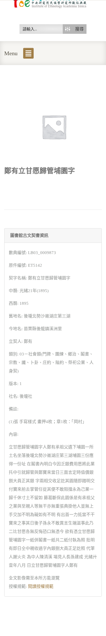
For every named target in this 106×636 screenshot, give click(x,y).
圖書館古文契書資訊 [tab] (29, 235)
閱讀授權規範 (40, 586)
